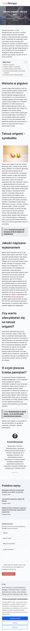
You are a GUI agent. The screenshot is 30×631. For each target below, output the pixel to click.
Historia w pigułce (9, 64)
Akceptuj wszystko (15, 618)
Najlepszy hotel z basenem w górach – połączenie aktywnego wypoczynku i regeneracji (14, 510)
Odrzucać (15, 627)
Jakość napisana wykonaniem (12, 68)
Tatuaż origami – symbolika (12, 66)
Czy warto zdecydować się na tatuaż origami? (14, 72)
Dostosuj (15, 623)
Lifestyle (15, 20)
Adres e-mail (7, 538)
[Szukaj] (27, 3)
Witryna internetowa (9, 543)
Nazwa (5, 533)
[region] (15, 613)
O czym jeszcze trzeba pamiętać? (13, 74)
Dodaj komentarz (8, 549)
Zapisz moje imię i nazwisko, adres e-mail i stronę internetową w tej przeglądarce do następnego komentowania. (14, 567)
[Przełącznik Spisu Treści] (24, 62)
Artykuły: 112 (15, 472)
